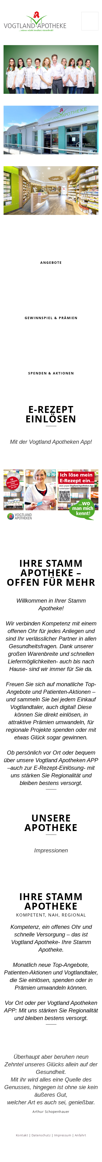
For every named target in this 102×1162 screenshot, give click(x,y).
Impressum (62, 1135)
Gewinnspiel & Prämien (51, 318)
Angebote (51, 262)
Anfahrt (80, 1135)
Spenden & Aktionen (51, 373)
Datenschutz (41, 1135)
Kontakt (22, 1135)
